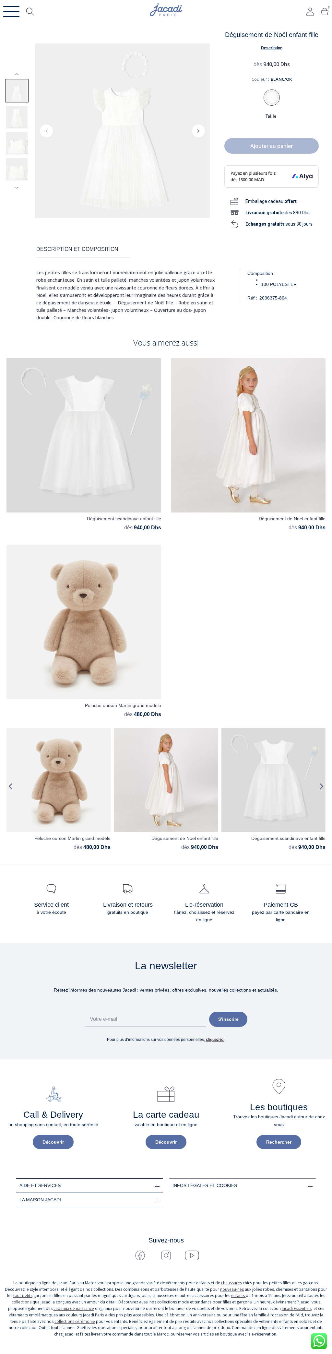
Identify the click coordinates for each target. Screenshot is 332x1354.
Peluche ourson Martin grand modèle (123, 705)
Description (271, 48)
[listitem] (17, 90)
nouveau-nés (232, 1289)
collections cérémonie (74, 1321)
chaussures (231, 1283)
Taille (271, 116)
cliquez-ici (215, 1039)
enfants (238, 1295)
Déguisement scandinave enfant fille (124, 518)
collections (21, 1302)
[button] (10, 787)
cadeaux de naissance (73, 1308)
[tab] (83, 249)
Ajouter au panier (271, 146)
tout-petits (22, 1295)
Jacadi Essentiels (297, 1308)
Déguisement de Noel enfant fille (292, 518)
